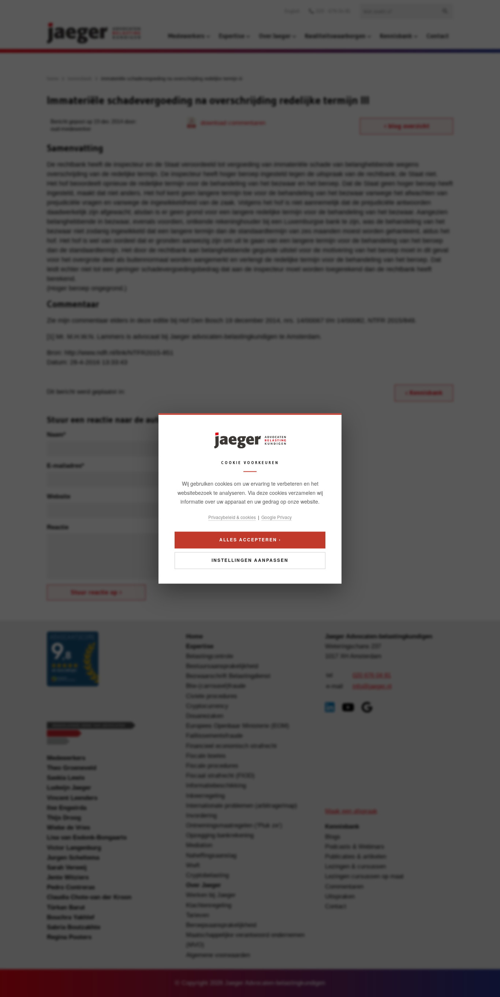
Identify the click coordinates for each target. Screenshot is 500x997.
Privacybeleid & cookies (232, 517)
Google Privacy (276, 517)
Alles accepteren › (250, 540)
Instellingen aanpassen (250, 560)
